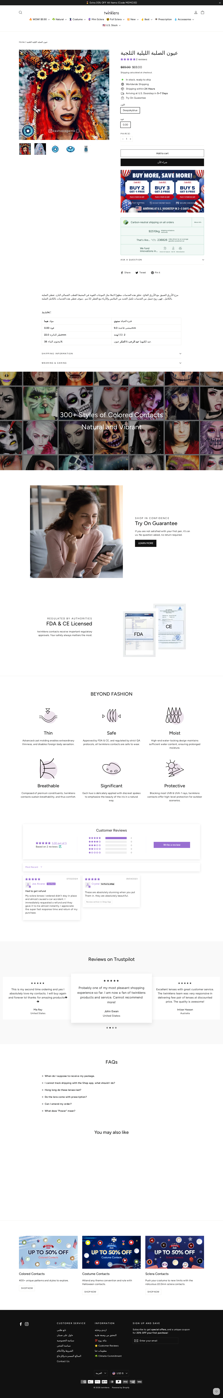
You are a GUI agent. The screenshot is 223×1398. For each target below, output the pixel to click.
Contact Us (63, 1361)
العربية (99, 1373)
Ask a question (131, 260)
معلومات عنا (101, 1350)
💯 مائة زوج (100, 1340)
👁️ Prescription (163, 19)
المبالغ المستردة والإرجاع (69, 1356)
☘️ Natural (58, 19)
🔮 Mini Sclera (96, 19)
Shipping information (57, 353)
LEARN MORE (145, 543)
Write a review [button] (172, 844)
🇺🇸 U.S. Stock (110, 25)
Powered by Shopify (120, 1387)
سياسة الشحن (64, 1345)
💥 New (131, 19)
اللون (123, 105)
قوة (122, 119)
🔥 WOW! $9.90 (38, 19)
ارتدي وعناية (100, 1330)
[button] (128, 59)
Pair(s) (125, 133)
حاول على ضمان (65, 1335)
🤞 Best (145, 19)
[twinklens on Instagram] (27, 1324)
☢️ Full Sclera (114, 19)
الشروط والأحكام (65, 1350)
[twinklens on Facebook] (21, 1324)
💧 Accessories (183, 19)
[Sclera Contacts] (174, 1252)
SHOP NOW (27, 1288)
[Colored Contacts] (48, 1252)
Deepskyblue (130, 110)
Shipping (125, 72)
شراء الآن (162, 162)
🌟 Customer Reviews (106, 1345)
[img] (32, 879)
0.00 (125, 124)
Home (22, 42)
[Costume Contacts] (111, 1252)
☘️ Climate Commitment (108, 1356)
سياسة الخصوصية (65, 1340)
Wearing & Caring (54, 363)
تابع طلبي (61, 1330)
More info (197, 222)
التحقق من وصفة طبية (106, 1335)
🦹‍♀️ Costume (76, 19)
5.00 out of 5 (59, 843)
